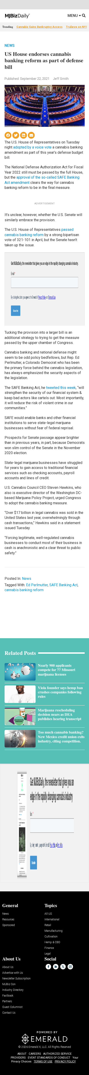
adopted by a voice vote (32, 147)
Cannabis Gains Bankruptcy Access (39, 27)
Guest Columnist (12, 1007)
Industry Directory (13, 990)
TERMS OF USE (43, 1061)
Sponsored (8, 925)
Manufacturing (53, 930)
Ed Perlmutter (37, 585)
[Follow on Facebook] (48, 966)
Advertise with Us (12, 972)
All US (48, 913)
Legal (47, 953)
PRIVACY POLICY (65, 1061)
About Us (7, 967)
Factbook (7, 995)
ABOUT (21, 1053)
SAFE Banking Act (63, 585)
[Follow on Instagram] (70, 966)
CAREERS (35, 1053)
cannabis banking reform (24, 590)
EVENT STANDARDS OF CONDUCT (49, 1057)
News (10, 45)
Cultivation (51, 936)
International (51, 919)
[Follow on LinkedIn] (55, 966)
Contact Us (9, 1012)
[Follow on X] (63, 966)
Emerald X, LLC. (38, 1047)
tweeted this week (61, 387)
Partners (7, 1001)
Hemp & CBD (52, 942)
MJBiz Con (9, 984)
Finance (49, 948)
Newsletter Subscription (16, 978)
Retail (47, 925)
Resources (8, 919)
